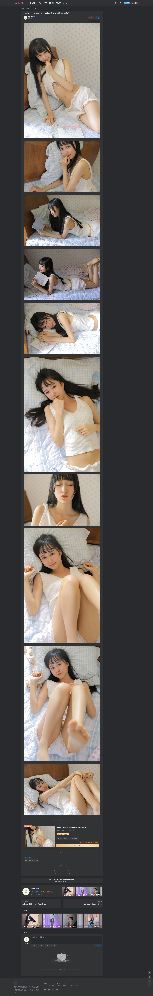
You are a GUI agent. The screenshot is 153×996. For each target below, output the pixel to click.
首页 (24, 9)
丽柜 (45, 3)
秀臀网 (30, 17)
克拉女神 (65, 3)
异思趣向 (58, 3)
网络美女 (51, 3)
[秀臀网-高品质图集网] (19, 982)
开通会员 (136, 3)
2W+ (37, 891)
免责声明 (51, 983)
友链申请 (45, 983)
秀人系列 (32, 3)
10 (45, 891)
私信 (98, 18)
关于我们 (64, 983)
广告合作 (58, 983)
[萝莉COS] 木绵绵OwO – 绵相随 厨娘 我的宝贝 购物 (46, 13)
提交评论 (97, 945)
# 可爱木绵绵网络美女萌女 (31, 860)
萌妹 (40, 3)
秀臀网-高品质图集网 (57, 985)
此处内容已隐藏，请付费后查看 (62, 820)
